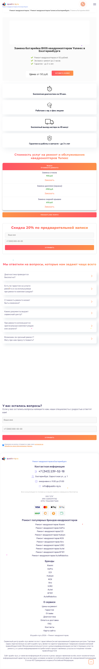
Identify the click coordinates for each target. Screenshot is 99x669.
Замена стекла (49, 173)
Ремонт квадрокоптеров (19, 10)
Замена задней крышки (49, 199)
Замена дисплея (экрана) (49, 186)
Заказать (49, 180)
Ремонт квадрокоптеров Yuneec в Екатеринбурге (50, 10)
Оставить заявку (62, 73)
